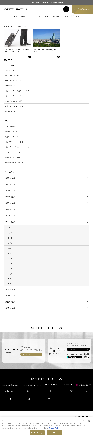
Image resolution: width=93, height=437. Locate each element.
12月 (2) (10, 228)
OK (54, 433)
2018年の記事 (10, 289)
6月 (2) (10, 258)
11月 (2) (10, 233)
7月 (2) (10, 253)
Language (76, 16)
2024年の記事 (10, 191)
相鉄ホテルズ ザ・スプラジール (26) (17, 147)
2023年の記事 (10, 197)
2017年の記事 (10, 296)
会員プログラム (73, 349)
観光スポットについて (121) (14, 80)
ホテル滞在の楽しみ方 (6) (13, 101)
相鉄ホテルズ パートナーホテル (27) (17, 162)
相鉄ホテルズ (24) (11, 132)
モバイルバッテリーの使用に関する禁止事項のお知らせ (46, 3)
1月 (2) (10, 284)
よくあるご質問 (54, 16)
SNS (66, 16)
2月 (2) (10, 279)
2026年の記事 (10, 178)
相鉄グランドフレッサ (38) (14, 142)
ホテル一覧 (36, 16)
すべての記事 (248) (11, 127)
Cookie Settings (37, 433)
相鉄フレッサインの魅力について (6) (17, 91)
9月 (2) (10, 243)
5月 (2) (10, 263)
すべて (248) (9, 65)
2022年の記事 (10, 203)
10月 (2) (10, 238)
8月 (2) (10, 248)
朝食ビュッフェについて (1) (14, 106)
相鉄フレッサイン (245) (12, 137)
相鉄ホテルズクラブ (25, 16)
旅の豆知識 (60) (10, 86)
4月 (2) (10, 269)
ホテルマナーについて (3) (13, 70)
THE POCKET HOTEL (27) (13, 152)
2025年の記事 (10, 184)
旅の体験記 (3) (10, 111)
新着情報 (45, 16)
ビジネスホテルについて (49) (14, 96)
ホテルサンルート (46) (12, 157)
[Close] (89, 421)
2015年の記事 (10, 308)
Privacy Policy (54, 428)
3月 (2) (10, 274)
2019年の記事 (10, 222)
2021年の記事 (10, 209)
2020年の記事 (10, 216)
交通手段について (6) (12, 75)
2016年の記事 (10, 302)
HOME (14, 16)
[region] (46, 427)
